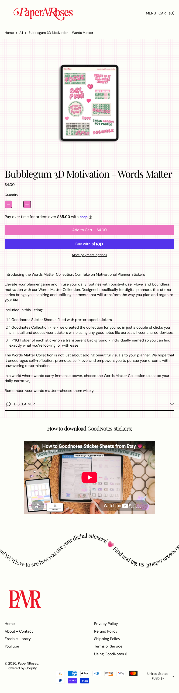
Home (9, 33)
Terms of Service (108, 646)
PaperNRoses (28, 663)
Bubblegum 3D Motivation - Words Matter (60, 33)
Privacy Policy (106, 623)
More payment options (89, 255)
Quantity (11, 195)
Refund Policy (105, 631)
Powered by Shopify (22, 668)
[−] (8, 204)
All (21, 33)
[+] (27, 204)
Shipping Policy (107, 638)
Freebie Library (18, 638)
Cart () (166, 14)
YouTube (12, 646)
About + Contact (19, 631)
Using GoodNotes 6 (110, 653)
